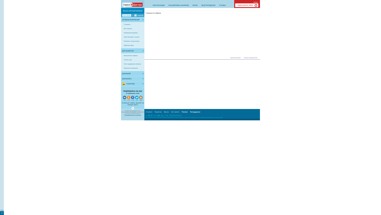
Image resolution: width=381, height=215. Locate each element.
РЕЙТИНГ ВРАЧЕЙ (235, 57)
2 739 (132, 100)
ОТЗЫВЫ (222, 5)
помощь (255, 2)
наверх (2, 210)
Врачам (166, 112)
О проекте (149, 112)
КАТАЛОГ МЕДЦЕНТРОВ (250, 57)
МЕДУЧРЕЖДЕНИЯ (208, 5)
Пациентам (158, 112)
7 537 (124, 100)
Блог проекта (175, 112)
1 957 (136, 100)
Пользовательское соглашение (132, 115)
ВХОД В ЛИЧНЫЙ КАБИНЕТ (133, 11)
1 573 (128, 100)
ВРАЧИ (195, 5)
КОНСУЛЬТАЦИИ (159, 5)
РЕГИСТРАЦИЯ (126, 15)
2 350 (141, 100)
